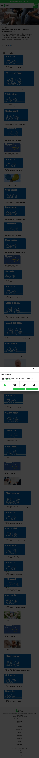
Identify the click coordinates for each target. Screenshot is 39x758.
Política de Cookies (7, 379)
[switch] (14, 385)
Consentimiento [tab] (6, 371)
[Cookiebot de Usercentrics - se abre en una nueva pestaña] (34, 368)
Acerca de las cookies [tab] (32, 371)
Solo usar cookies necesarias (19, 388)
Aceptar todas (31, 388)
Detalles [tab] (19, 371)
